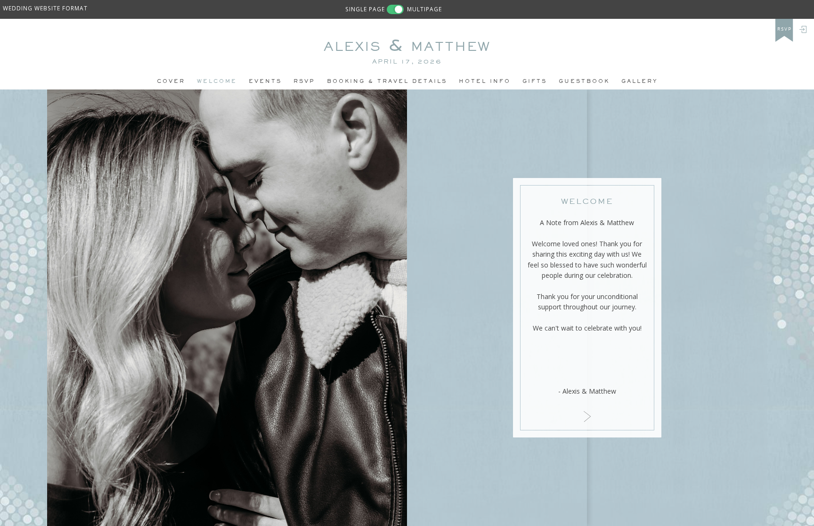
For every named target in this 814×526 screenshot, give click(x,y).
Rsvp (304, 81)
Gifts (534, 81)
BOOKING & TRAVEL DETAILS (387, 81)
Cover (171, 81)
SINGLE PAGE (365, 9)
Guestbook (584, 81)
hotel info (485, 81)
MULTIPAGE (424, 9)
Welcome (217, 81)
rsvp (784, 29)
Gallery (639, 81)
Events (265, 81)
